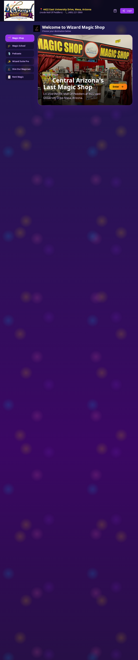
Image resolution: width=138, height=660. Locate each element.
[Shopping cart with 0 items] (115, 11)
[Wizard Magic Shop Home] (19, 11)
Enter (116, 86)
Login (129, 10)
